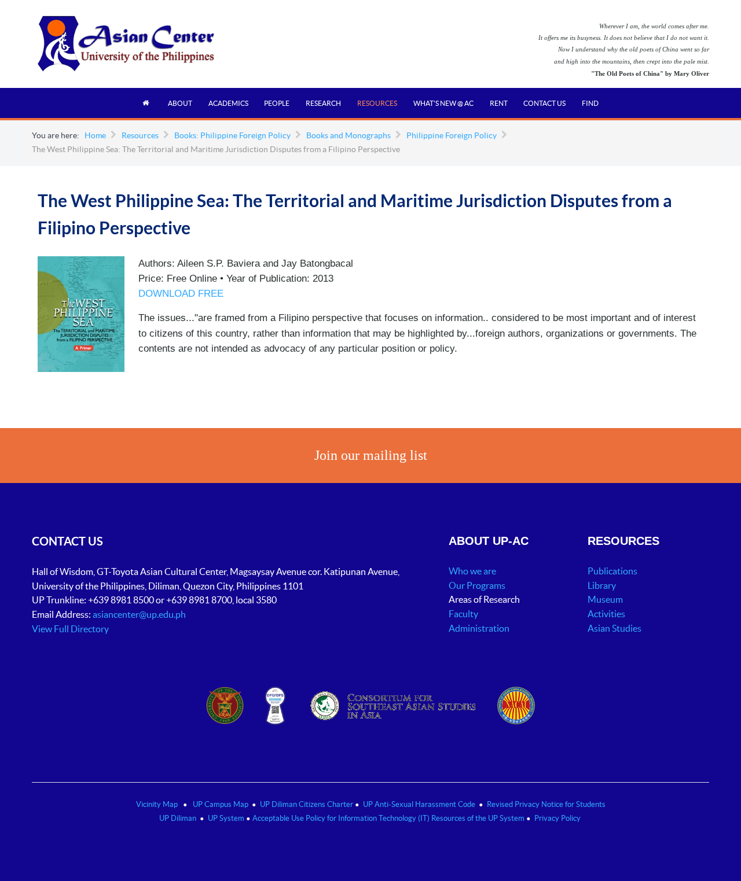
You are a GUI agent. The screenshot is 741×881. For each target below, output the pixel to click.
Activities (606, 614)
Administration (480, 628)
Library (602, 585)
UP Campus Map (220, 804)
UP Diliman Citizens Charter (307, 804)
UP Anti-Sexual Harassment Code (419, 804)
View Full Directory (70, 629)
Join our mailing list (370, 455)
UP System (226, 818)
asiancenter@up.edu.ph (140, 614)
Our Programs (477, 585)
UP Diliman (177, 818)
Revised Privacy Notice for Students (546, 804)
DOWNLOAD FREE (180, 293)
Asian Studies (614, 628)
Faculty (463, 614)
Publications (612, 571)
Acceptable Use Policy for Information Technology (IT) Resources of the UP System (388, 818)
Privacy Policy (557, 818)
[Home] (147, 102)
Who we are (472, 571)
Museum (605, 599)
